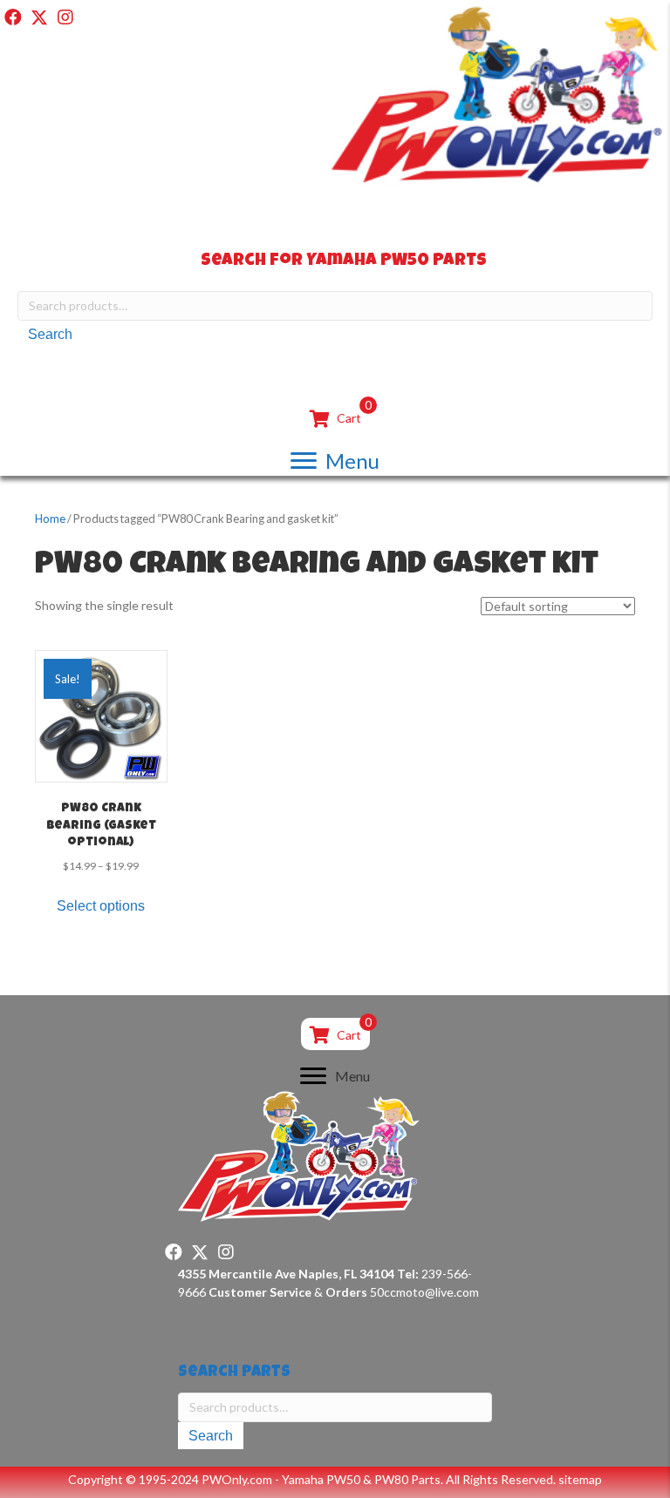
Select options (101, 905)
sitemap (580, 1479)
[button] (13, 17)
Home (50, 518)
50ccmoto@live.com (424, 1291)
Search (50, 334)
